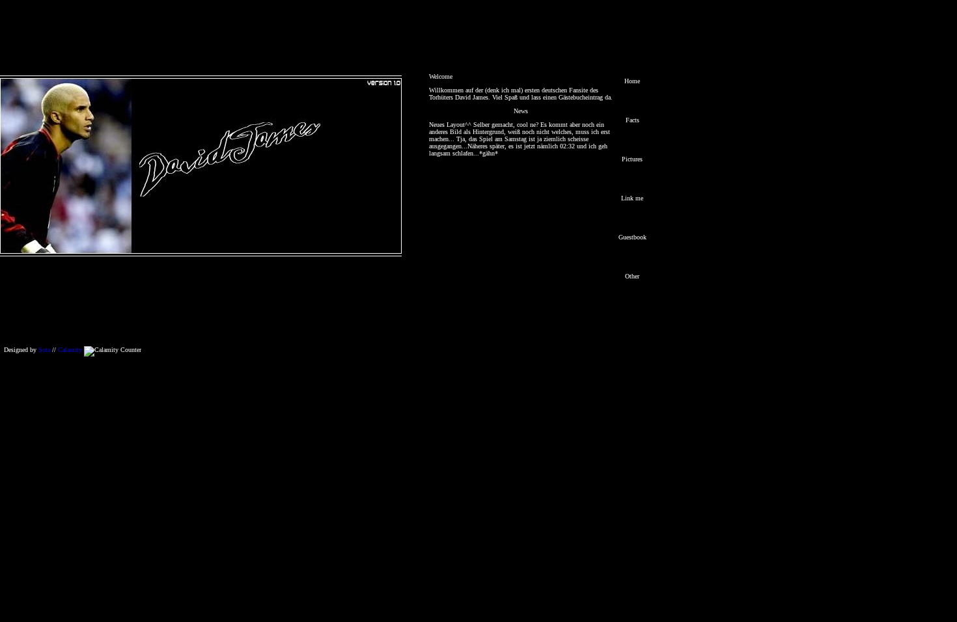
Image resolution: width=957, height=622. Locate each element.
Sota (44, 349)
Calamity (70, 349)
